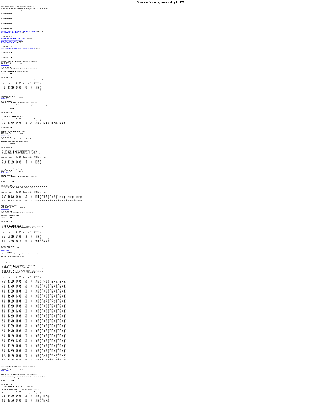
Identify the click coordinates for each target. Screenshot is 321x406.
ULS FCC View (5, 65)
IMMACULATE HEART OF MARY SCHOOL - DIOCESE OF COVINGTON (19, 31)
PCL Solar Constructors (8, 42)
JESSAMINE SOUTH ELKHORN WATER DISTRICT (13, 38)
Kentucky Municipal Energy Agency (11, 40)
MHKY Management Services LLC (10, 32)
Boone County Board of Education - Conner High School (18, 48)
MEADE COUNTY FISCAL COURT (9, 41)
